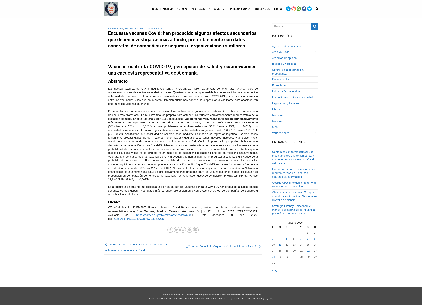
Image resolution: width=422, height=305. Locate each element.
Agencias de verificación (287, 46)
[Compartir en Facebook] (170, 230)
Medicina (277, 115)
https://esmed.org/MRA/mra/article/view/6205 (164, 215)
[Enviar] (314, 26)
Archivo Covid (280, 52)
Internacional (239, 9)
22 (308, 250)
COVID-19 (218, 9)
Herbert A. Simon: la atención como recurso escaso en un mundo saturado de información (294, 173)
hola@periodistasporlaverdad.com (241, 294)
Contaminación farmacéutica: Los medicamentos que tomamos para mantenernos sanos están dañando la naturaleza (295, 157)
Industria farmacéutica (286, 91)
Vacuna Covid (115, 28)
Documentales (281, 79)
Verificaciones (280, 133)
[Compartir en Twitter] (177, 230)
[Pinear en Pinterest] (189, 230)
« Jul (275, 270)
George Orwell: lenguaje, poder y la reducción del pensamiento (294, 184)
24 (273, 256)
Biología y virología (284, 63)
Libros (278, 9)
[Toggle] (316, 52)
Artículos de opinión (284, 58)
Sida (275, 127)
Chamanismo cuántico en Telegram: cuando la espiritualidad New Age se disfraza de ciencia (294, 196)
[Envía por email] (183, 230)
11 (280, 244)
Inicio (155, 9)
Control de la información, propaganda (288, 71)
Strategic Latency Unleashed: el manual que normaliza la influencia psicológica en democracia (293, 209)
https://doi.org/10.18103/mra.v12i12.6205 (138, 218)
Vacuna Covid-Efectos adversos (143, 28)
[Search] (317, 9)
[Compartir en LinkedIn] (196, 230)
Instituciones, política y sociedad (292, 97)
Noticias (182, 9)
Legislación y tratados (285, 103)
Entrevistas (262, 9)
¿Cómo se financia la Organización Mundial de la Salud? (221, 246)
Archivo (168, 9)
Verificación (199, 9)
